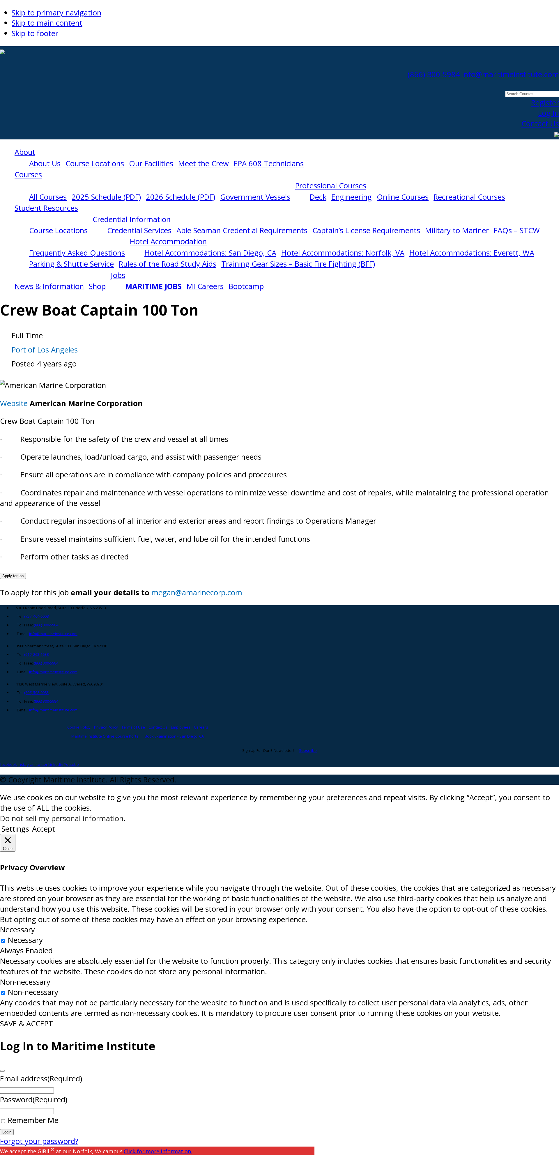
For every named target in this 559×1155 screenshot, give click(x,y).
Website (14, 403)
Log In (548, 113)
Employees (180, 727)
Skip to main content (47, 23)
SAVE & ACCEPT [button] (26, 1023)
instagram (27, 764)
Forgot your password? (39, 1141)
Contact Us (540, 123)
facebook (8, 764)
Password (33, 1099)
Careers (201, 727)
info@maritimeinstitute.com (510, 74)
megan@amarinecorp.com (196, 592)
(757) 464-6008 (36, 616)
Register (545, 103)
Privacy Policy (106, 727)
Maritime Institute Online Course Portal (105, 736)
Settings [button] (15, 829)
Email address (41, 1078)
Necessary (25, 940)
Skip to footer (35, 33)
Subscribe (308, 750)
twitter (41, 764)
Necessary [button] (17, 929)
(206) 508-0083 (36, 692)
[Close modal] (2, 1071)
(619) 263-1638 (36, 654)
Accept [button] (43, 829)
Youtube (71, 764)
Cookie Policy (79, 727)
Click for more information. (158, 1151)
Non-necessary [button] (25, 982)
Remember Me (33, 1120)
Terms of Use (133, 727)
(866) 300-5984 (434, 74)
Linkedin (55, 764)
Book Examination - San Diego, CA (174, 736)
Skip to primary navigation (56, 13)
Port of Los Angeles (45, 350)
